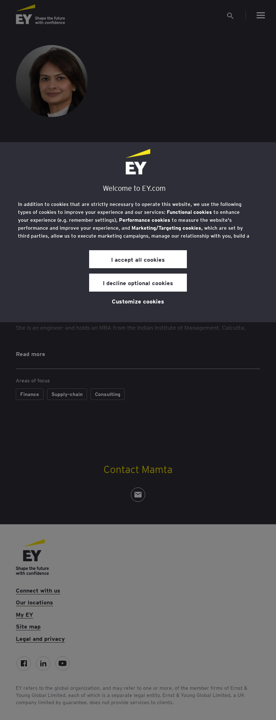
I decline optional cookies (138, 283)
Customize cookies (138, 301)
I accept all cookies (138, 259)
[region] (138, 232)
